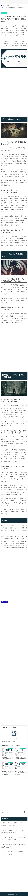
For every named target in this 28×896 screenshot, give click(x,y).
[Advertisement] (13, 80)
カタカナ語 (4, 12)
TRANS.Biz (11, 894)
